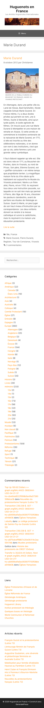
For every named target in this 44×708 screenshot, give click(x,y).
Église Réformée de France (17, 593)
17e (9, 404)
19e (9, 411)
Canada (11, 290)
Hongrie (11, 351)
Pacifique (9, 433)
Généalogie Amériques (15, 597)
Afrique (8, 283)
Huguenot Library (13, 604)
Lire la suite (9, 227)
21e (9, 418)
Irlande (11, 354)
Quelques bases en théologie (18, 611)
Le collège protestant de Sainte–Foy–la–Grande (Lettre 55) (21, 524)
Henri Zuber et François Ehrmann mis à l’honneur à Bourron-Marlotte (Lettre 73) (21, 672)
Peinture (9, 440)
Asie (7, 301)
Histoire (8, 379)
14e (9, 394)
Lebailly (8, 521)
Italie (10, 358)
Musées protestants (27, 543)
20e (9, 415)
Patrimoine (10, 436)
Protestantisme (12, 443)
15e (9, 397)
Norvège (12, 361)
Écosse (11, 344)
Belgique (12, 337)
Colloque (9, 308)
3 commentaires (13, 245)
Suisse (11, 376)
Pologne (11, 369)
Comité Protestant (13, 312)
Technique (9, 458)
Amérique (9, 287)
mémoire (9, 386)
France (14, 234)
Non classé (10, 429)
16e (9, 401)
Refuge (8, 451)
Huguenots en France (22, 9)
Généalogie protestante (16, 601)
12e (9, 390)
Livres (7, 383)
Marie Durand (13, 58)
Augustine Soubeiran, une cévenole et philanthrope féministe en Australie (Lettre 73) (21, 656)
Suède (11, 372)
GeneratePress (22, 704)
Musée (8, 422)
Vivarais (35, 241)
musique (9, 426)
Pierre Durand (26, 238)
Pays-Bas (12, 365)
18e (8, 234)
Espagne (9, 322)
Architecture (10, 297)
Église (7, 315)
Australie (9, 304)
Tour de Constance (21, 241)
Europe (8, 326)
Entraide (9, 319)
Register (7, 241)
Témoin (8, 461)
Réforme (9, 447)
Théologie (9, 465)
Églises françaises (27, 518)
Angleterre (13, 333)
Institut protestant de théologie (19, 608)
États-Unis (13, 294)
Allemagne (13, 329)
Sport (7, 454)
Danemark (12, 340)
